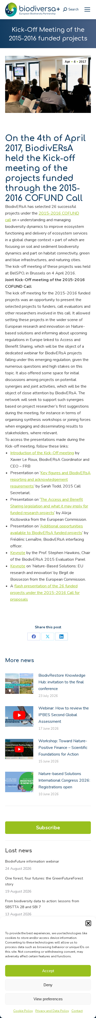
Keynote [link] (17, 553)
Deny (48, 985)
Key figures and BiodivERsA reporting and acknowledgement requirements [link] (50, 479)
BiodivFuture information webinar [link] (32, 861)
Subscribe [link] (48, 827)
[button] (88, 923)
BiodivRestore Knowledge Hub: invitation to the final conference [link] (62, 682)
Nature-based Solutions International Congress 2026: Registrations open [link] (64, 780)
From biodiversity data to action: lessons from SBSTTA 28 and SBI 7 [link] (42, 904)
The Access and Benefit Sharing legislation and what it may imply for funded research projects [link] (49, 506)
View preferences (48, 999)
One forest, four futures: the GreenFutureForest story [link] (44, 881)
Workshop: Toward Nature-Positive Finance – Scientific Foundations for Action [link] (62, 747)
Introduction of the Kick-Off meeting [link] (42, 453)
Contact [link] (77, 1011)
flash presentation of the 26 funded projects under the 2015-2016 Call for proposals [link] (45, 592)
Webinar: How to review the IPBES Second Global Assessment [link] (63, 714)
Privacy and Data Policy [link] (52, 1011)
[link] (87, 9)
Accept (48, 971)
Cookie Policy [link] (23, 1011)
